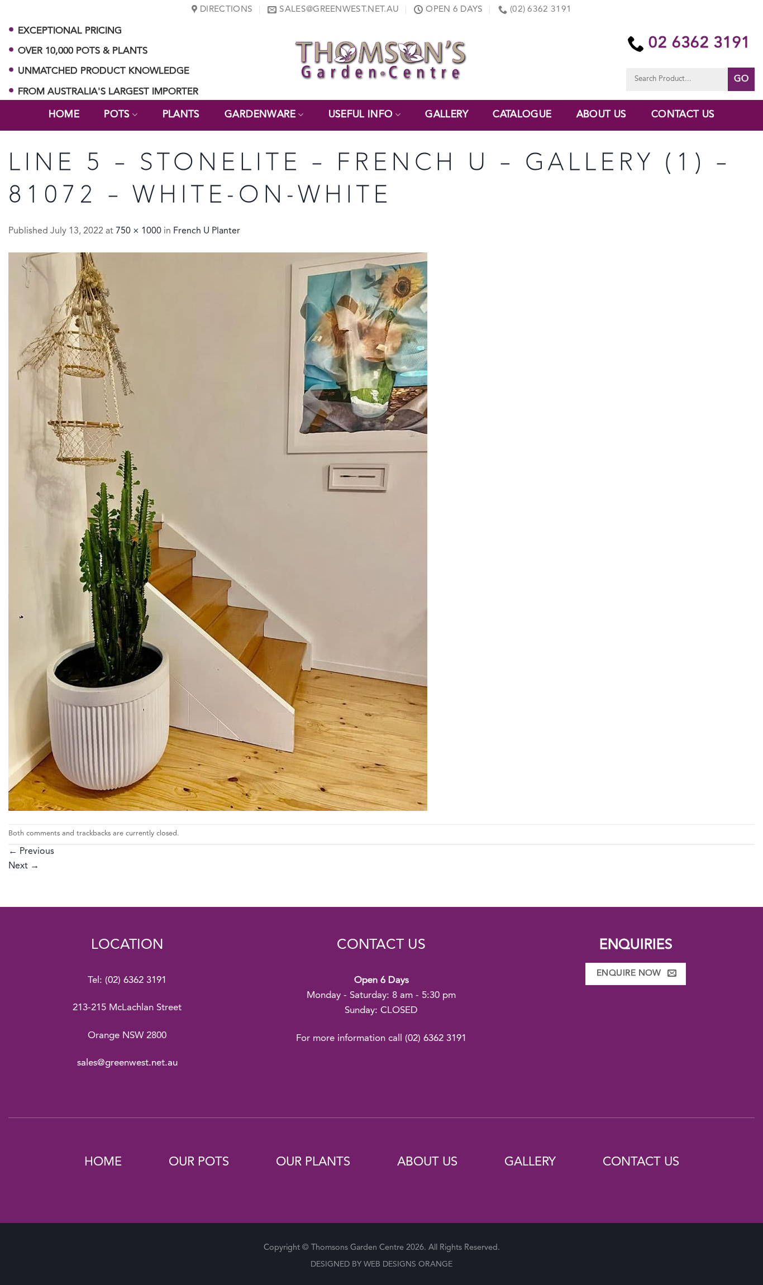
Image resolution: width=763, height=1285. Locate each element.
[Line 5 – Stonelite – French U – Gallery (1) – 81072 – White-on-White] (217, 531)
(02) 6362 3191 (135, 980)
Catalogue (522, 115)
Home (64, 115)
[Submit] (741, 79)
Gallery (446, 115)
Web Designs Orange (408, 1264)
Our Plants (313, 1162)
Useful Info (360, 115)
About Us (601, 115)
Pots (117, 115)
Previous (31, 851)
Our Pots (199, 1162)
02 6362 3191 (699, 43)
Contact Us (683, 115)
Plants (181, 115)
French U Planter (206, 231)
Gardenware (260, 115)
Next (23, 866)
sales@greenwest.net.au (127, 1063)
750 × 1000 (138, 231)
